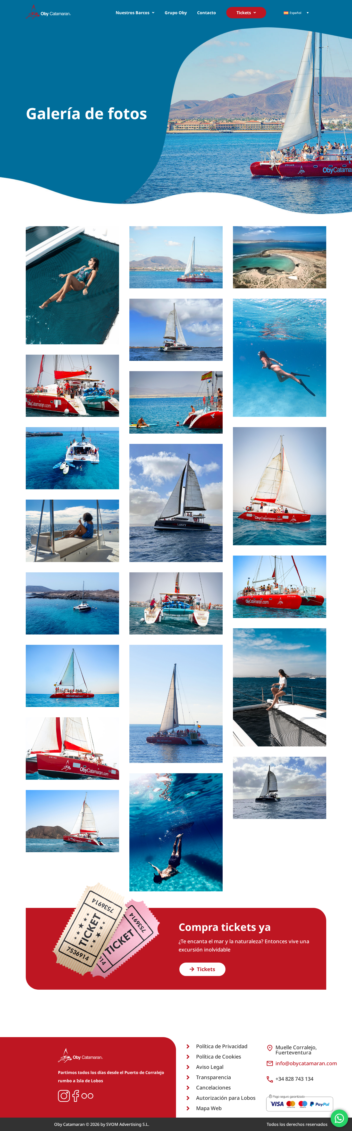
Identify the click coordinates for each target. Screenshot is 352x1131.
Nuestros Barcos (132, 12)
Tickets (244, 12)
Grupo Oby (176, 12)
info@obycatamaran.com (306, 1063)
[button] (135, 12)
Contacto (206, 12)
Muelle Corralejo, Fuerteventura (296, 1050)
